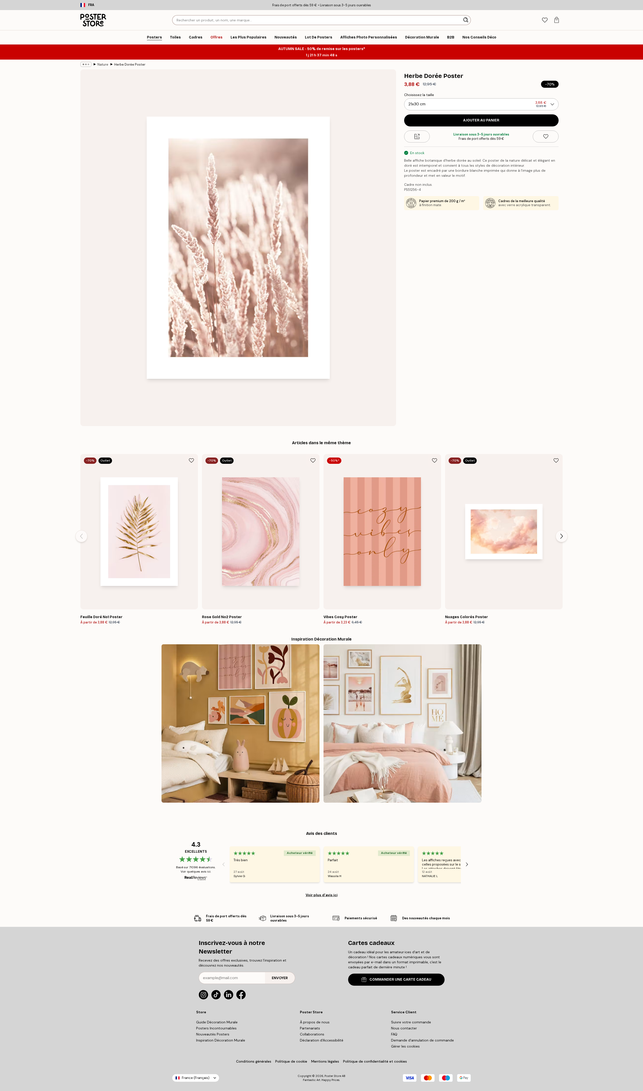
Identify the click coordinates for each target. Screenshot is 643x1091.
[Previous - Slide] (81, 536)
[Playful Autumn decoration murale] (240, 723)
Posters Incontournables (216, 1028)
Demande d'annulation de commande (422, 1040)
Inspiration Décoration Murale (220, 1040)
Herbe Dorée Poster (129, 64)
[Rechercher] (466, 20)
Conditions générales (253, 1061)
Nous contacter (404, 1028)
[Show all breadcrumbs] (85, 64)
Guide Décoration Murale (217, 1022)
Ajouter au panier (481, 120)
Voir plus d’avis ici (322, 895)
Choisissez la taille (419, 95)
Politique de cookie (291, 1061)
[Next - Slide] (562, 536)
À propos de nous (315, 1022)
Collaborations (312, 1034)
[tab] (545, 20)
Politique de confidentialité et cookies (375, 1061)
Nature (102, 64)
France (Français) (195, 1078)
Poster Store (333, 1076)
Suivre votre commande (411, 1022)
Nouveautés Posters (212, 1034)
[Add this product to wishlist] (546, 136)
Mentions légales (325, 1061)
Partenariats (310, 1028)
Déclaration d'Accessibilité (321, 1040)
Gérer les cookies (405, 1046)
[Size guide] (417, 136)
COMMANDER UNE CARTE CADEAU (400, 979)
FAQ (394, 1034)
